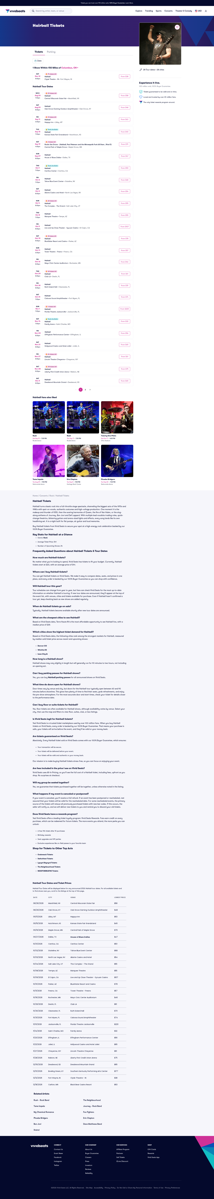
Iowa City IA (43, 654)
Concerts (168, 11)
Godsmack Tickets (45, 855)
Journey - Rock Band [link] (92, 1106)
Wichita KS (42, 650)
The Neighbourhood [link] (92, 1100)
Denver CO (42, 646)
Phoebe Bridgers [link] (41, 1118)
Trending (149, 11)
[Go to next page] (90, 390)
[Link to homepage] (16, 11)
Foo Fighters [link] (88, 1112)
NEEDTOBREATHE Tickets (48, 871)
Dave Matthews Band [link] (92, 1124)
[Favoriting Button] (177, 27)
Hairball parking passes (59, 677)
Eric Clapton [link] (88, 1118)
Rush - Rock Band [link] (41, 1100)
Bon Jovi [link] (37, 1124)
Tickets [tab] (39, 51)
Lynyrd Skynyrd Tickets (47, 863)
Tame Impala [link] (39, 1106)
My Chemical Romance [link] (44, 1112)
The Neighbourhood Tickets (49, 867)
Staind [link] (36, 1130)
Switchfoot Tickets (45, 859)
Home (35, 496)
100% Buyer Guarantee (117, 3)
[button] (38, 60)
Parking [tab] (51, 51)
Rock (52, 496)
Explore (139, 11)
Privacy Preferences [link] (172, 1188)
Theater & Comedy (183, 11)
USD (200, 11)
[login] (206, 11)
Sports (158, 11)
